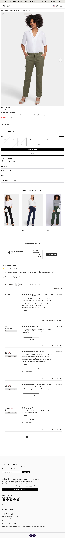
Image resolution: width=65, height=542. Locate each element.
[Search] (48, 6)
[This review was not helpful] (60, 320)
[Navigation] (61, 6)
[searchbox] (8, 284)
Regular (11, 132)
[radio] (5, 140)
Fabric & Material (7, 171)
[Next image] (60, 60)
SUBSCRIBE (26, 472)
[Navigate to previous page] (24, 437)
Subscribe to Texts (20, 489)
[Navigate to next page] (42, 437)
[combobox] (25, 284)
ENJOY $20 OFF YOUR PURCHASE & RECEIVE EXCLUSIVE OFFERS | (26, 1)
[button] (6, 210)
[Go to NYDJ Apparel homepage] (6, 7)
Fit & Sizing (4, 175)
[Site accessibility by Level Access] (32, 535)
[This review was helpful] (57, 320)
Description (5, 166)
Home (2, 10)
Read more (46, 307)
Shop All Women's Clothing (11, 10)
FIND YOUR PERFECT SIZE (8, 180)
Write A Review (51, 254)
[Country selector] (54, 6)
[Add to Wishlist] (3, 14)
